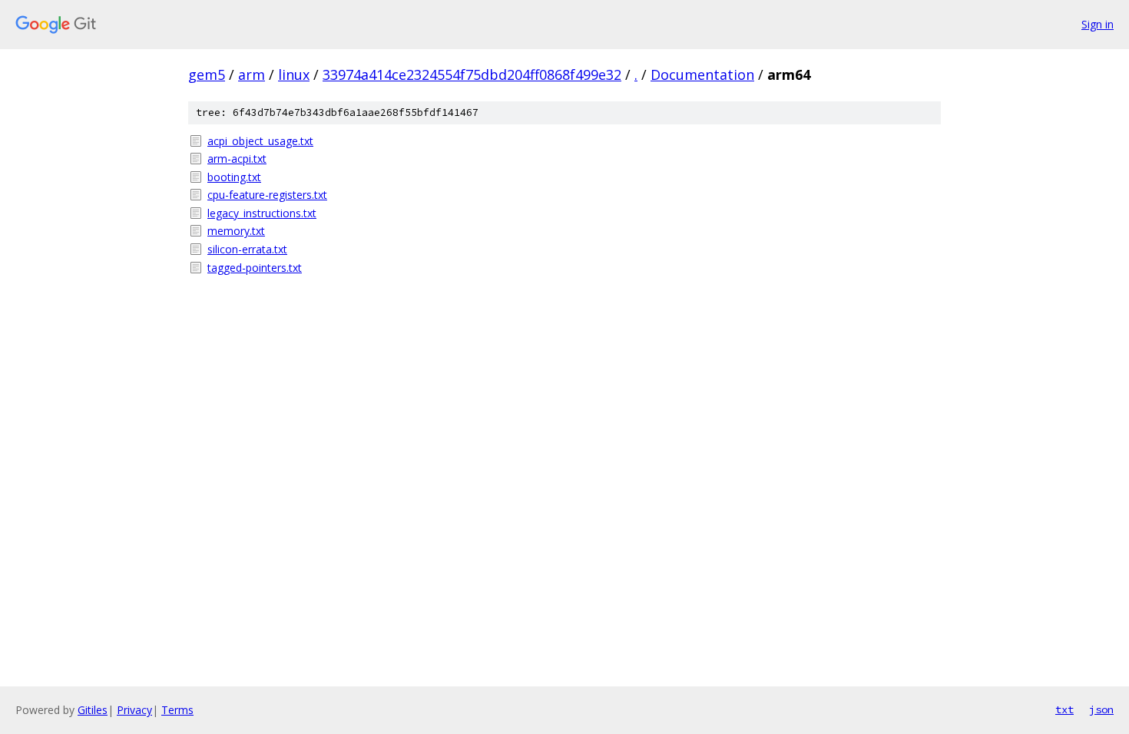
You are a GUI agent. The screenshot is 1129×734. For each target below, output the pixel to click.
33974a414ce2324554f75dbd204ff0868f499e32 (472, 74)
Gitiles (93, 710)
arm (251, 74)
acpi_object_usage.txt (260, 141)
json (1101, 709)
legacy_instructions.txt (261, 213)
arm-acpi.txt (237, 158)
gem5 (206, 74)
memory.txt (236, 230)
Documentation (702, 74)
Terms (177, 710)
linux (294, 74)
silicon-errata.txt (247, 249)
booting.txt (234, 177)
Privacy (134, 710)
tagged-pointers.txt (254, 267)
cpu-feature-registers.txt (267, 194)
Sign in (1097, 24)
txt (1064, 709)
